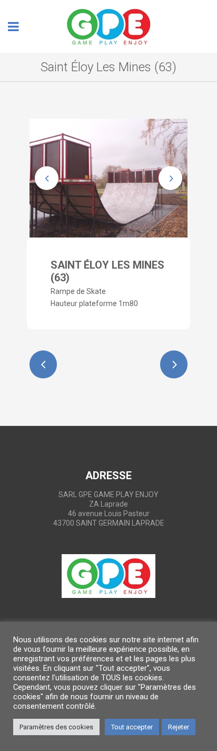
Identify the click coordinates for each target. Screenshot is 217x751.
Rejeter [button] (178, 727)
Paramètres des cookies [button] (56, 727)
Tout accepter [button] (132, 727)
